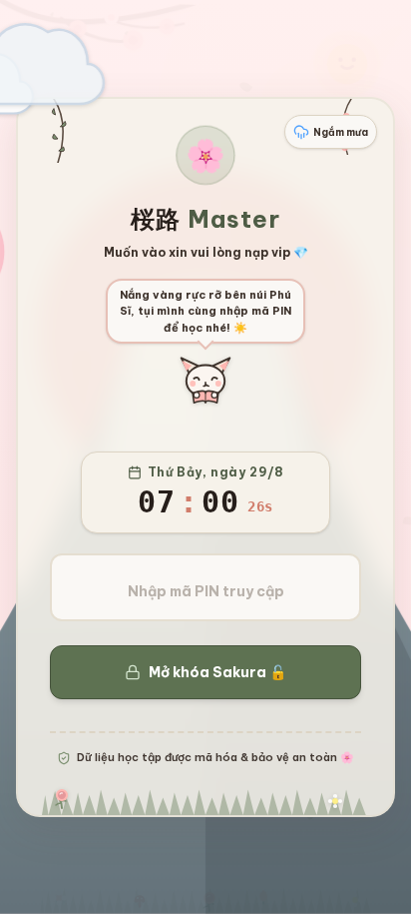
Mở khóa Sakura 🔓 (217, 672)
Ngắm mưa (340, 132)
